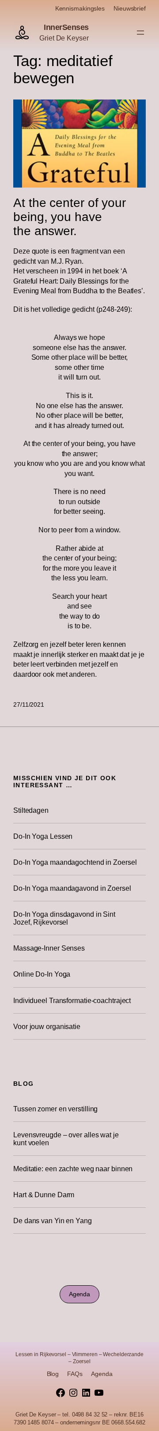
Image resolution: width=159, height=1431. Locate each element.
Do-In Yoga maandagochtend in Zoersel (74, 862)
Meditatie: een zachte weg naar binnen (72, 1169)
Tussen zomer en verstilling (55, 1109)
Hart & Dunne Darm (43, 1195)
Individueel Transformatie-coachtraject (72, 1000)
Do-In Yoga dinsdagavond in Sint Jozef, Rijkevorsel (64, 918)
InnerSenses (66, 27)
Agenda (79, 1294)
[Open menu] (140, 32)
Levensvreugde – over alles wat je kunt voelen (66, 1139)
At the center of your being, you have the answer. (69, 216)
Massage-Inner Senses (49, 948)
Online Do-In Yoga (41, 974)
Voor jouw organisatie (46, 1026)
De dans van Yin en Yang (52, 1220)
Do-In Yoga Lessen (42, 836)
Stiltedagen (31, 810)
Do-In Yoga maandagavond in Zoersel (72, 888)
